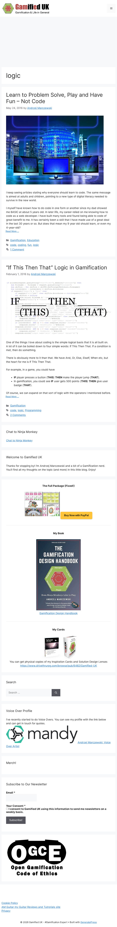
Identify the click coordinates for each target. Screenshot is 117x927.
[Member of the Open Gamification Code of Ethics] (36, 874)
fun (30, 245)
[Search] (56, 692)
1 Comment (17, 249)
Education (33, 240)
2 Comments (18, 415)
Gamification (18, 240)
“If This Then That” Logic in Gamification (56, 267)
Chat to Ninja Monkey (19, 440)
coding (22, 245)
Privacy (6, 910)
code (13, 245)
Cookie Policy (10, 903)
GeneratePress (88, 922)
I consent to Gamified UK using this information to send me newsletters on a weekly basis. (56, 810)
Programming (33, 410)
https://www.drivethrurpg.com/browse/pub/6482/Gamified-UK (58, 665)
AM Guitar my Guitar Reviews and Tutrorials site (31, 907)
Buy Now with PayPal (76, 515)
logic (36, 245)
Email (10, 792)
